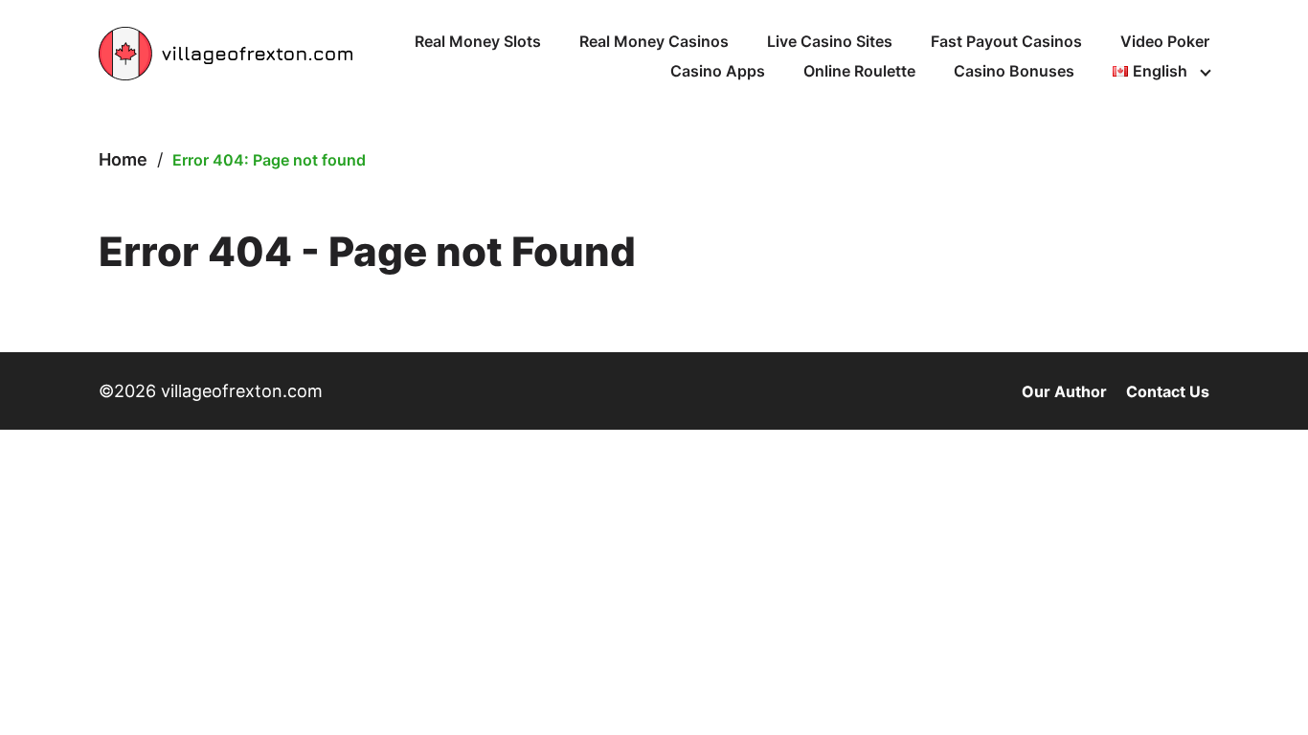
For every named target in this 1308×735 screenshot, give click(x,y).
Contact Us (1167, 391)
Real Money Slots (478, 41)
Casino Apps (717, 70)
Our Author (1064, 391)
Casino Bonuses (1014, 70)
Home (123, 159)
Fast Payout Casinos (1006, 41)
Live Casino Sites (829, 41)
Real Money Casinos (654, 41)
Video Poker (1164, 41)
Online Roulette (859, 70)
